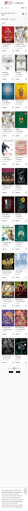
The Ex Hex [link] (18, 214)
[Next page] (20, 368)
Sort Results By (4, 19)
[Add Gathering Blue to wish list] (26, 278)
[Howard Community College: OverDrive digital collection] (14, 3)
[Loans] (22, 8)
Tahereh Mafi (6, 74)
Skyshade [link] (18, 356)
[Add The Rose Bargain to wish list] (26, 334)
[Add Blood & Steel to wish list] (13, 221)
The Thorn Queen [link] (6, 327)
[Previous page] (9, 368)
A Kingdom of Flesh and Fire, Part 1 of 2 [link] (20, 44)
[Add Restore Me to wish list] (13, 79)
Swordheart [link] (18, 72)
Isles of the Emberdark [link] (7, 271)
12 (18, 368)
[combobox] (11, 8)
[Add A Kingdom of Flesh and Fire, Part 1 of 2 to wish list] (26, 51)
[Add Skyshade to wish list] (26, 363)
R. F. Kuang (6, 244)
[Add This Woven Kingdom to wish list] (26, 108)
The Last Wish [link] (5, 157)
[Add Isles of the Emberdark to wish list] (13, 278)
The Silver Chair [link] (19, 242)
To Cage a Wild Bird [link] (7, 44)
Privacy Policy (18, 492)
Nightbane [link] (18, 186)
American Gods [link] (19, 157)
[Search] (2, 8)
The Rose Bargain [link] (20, 327)
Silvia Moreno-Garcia (21, 301)
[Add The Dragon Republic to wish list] (13, 249)
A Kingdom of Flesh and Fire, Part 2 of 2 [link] (7, 129)
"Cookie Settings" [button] (18, 501)
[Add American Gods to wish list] (26, 164)
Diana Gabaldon (20, 131)
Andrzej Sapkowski (7, 159)
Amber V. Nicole (7, 357)
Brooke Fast (6, 46)
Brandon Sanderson (8, 272)
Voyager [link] (18, 129)
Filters (3, 23)
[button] (23, 14)
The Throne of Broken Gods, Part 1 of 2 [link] (7, 356)
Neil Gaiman (19, 159)
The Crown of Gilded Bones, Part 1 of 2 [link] (7, 299)
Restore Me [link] (5, 72)
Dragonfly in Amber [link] (7, 186)
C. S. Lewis (19, 244)
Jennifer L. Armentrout (21, 46)
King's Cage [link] (5, 101)
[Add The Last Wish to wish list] (13, 164)
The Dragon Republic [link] (7, 242)
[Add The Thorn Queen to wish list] (13, 334)
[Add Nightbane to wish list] (26, 193)
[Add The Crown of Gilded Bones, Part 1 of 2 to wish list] (13, 306)
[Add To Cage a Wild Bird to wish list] (13, 51)
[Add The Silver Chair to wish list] (26, 249)
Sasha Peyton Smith (8, 329)
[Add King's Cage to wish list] (13, 108)
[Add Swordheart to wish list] (26, 79)
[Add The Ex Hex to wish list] (26, 221)
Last (18, 372)
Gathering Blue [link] (19, 271)
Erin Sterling (19, 216)
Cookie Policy (18, 507)
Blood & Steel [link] (5, 214)
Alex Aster (19, 187)
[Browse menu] (25, 8)
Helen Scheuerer (7, 216)
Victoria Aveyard (7, 102)
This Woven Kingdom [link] (20, 101)
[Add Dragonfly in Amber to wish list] (13, 193)
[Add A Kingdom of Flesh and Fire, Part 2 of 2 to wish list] (13, 136)
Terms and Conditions (7, 492)
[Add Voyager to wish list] (26, 136)
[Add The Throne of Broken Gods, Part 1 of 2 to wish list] (13, 363)
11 (16, 368)
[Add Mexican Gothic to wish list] (26, 306)
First (11, 372)
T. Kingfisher (19, 74)
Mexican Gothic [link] (19, 299)
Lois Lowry (19, 272)
